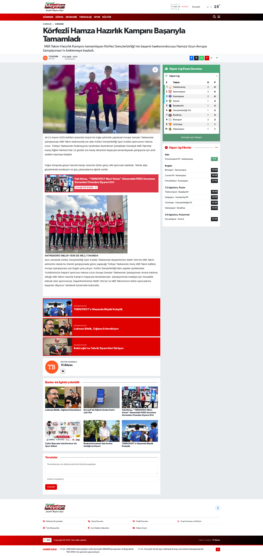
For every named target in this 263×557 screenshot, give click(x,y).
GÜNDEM (48, 17)
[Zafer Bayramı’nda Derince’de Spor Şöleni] (63, 431)
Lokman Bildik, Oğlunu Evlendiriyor (63, 410)
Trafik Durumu (142, 521)
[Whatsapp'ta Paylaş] (201, 58)
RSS (48, 540)
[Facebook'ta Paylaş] (191, 58)
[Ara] (214, 17)
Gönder (51, 487)
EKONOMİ (71, 17)
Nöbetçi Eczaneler (54, 521)
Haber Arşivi (141, 528)
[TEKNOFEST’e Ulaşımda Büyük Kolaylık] (140, 431)
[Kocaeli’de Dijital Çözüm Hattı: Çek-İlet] (102, 397)
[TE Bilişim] (51, 367)
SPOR (97, 17)
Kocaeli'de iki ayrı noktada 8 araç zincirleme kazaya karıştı (174, 549)
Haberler (47, 24)
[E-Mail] (63, 371)
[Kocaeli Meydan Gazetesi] (55, 7)
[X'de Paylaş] (196, 58)
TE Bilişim (67, 365)
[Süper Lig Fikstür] (216, 148)
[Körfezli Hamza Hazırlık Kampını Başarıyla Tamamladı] (101, 99)
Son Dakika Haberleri (100, 528)
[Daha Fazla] (207, 58)
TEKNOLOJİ (85, 17)
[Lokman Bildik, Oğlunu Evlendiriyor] (63, 397)
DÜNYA (59, 17)
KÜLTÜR (106, 17)
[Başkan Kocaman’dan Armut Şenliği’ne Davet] (102, 431)
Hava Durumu (97, 521)
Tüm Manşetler (52, 528)
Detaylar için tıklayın (191, 137)
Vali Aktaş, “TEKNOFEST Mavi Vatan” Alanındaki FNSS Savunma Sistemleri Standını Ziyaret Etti (139, 412)
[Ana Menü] (218, 17)
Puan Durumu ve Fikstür (191, 521)
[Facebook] (218, 508)
